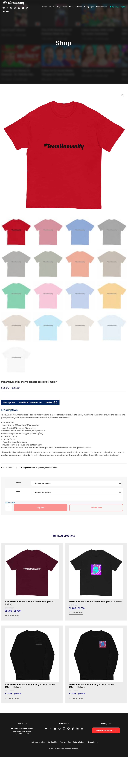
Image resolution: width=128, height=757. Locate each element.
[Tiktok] (27, 8)
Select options (12, 615)
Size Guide (10, 502)
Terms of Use (65, 742)
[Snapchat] (23, 8)
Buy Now (40, 508)
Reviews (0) (51, 402)
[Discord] (19, 8)
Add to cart (96, 507)
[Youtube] (3, 8)
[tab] (9, 402)
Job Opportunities (37, 742)
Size (18, 492)
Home (44, 7)
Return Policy (78, 742)
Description (9, 402)
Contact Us (52, 742)
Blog (58, 7)
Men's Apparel (38, 467)
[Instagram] (15, 8)
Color (18, 483)
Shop (65, 7)
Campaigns (89, 7)
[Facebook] (11, 8)
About (51, 7)
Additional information (30, 402)
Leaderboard (101, 7)
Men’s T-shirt (51, 467)
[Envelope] (7, 11)
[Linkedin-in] (3, 11)
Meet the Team (75, 7)
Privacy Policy (92, 742)
